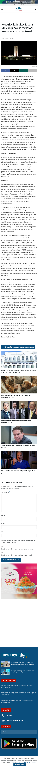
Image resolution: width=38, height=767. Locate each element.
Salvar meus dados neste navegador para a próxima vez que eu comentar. (19, 541)
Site (2, 532)
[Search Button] (36, 9)
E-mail (4, 524)
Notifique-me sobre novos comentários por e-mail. (17, 549)
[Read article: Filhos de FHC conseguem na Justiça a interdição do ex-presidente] (19, 460)
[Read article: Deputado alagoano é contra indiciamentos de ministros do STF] (19, 410)
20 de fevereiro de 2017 (7, 38)
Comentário (5, 492)
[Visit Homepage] (18, 9)
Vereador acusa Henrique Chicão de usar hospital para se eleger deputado (22, 671)
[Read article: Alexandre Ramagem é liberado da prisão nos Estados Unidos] (19, 435)
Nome (3, 515)
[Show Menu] (2, 9)
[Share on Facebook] (5, 70)
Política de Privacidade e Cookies (26, 762)
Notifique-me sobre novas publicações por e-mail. (16, 555)
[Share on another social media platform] (32, 70)
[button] (19, 18)
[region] (19, 2)
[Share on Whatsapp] (23, 70)
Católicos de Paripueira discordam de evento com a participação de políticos (22, 663)
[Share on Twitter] (14, 70)
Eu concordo (19, 764)
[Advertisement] (19, 622)
